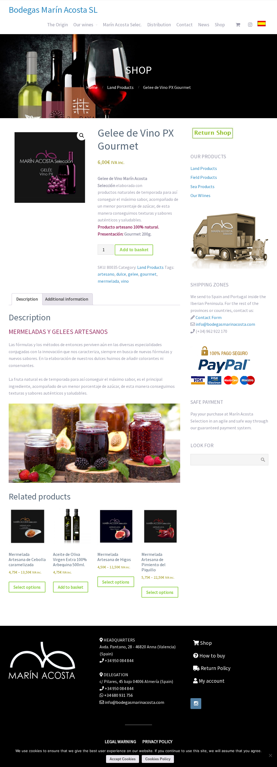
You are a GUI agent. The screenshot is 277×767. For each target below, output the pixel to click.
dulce (121, 274)
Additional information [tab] (66, 299)
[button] (82, 135)
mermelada (108, 281)
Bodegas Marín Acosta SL (53, 9)
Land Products (120, 87)
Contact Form (209, 317)
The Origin (57, 25)
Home (92, 87)
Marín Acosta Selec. (122, 25)
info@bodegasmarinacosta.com (225, 324)
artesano (106, 274)
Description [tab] (27, 299)
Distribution (159, 25)
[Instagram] (195, 703)
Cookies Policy (157, 759)
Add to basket (134, 249)
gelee (133, 274)
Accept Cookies (123, 759)
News (203, 25)
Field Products (203, 177)
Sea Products (202, 186)
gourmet (148, 274)
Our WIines (200, 195)
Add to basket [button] (70, 587)
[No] (270, 755)
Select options (27, 587)
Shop (220, 25)
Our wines (83, 25)
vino (125, 281)
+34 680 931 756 (118, 695)
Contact (184, 25)
